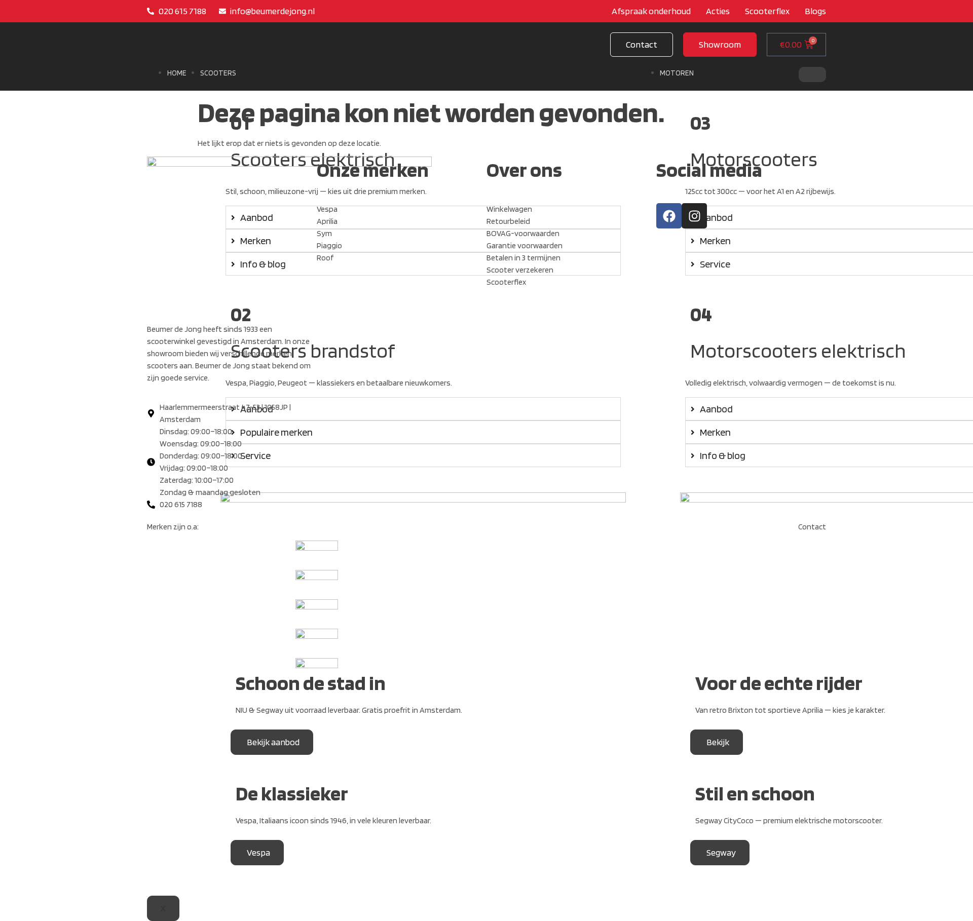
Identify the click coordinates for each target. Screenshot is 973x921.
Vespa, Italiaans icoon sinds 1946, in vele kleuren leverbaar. (333, 820)
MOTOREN (677, 73)
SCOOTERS (218, 73)
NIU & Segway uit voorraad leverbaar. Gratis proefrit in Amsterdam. (349, 710)
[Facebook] (669, 215)
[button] (720, 44)
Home (176, 73)
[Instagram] (694, 215)
